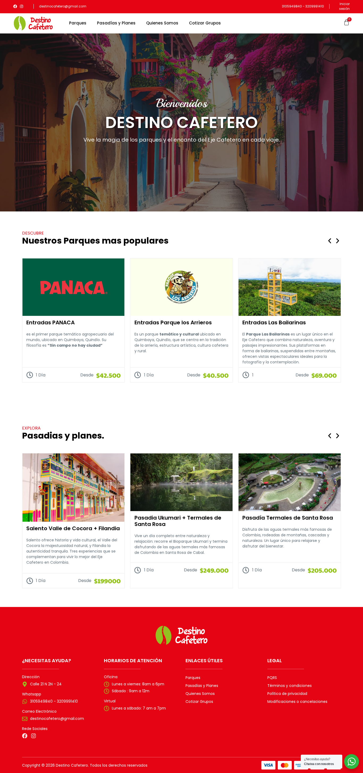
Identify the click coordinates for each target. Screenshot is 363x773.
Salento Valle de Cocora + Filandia (73, 528)
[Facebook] (15, 6)
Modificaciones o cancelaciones (297, 701)
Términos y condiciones (289, 685)
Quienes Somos (162, 23)
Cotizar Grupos (205, 23)
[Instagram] (21, 6)
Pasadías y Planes (116, 23)
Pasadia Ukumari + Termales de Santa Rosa (177, 521)
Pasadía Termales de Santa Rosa (287, 517)
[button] (329, 240)
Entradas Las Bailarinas (274, 322)
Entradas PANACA (50, 322)
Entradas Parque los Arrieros (173, 322)
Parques (77, 23)
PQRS (272, 677)
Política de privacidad (287, 693)
